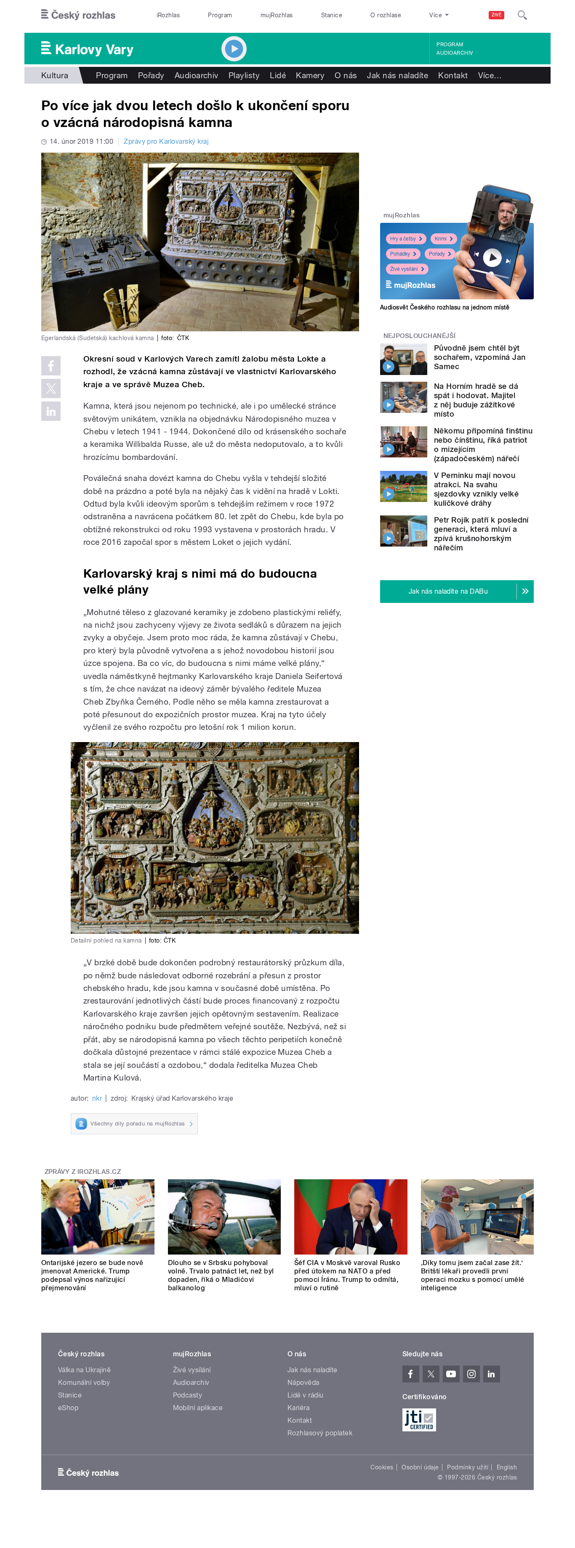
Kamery (310, 75)
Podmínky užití (467, 1467)
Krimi (441, 239)
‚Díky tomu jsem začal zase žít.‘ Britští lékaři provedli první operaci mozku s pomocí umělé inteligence (472, 1275)
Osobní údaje (420, 1467)
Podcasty (187, 1395)
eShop (68, 1408)
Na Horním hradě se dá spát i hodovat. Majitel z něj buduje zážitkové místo (476, 400)
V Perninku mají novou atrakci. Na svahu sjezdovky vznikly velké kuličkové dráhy (476, 489)
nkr (97, 1098)
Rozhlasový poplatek (320, 1433)
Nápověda (303, 1383)
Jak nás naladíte (397, 75)
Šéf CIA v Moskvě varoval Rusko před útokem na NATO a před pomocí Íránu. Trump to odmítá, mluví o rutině (347, 1275)
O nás (346, 75)
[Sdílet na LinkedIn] (51, 411)
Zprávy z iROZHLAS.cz (83, 1172)
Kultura (54, 75)
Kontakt (453, 75)
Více (490, 75)
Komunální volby (84, 1383)
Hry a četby (403, 239)
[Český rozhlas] (78, 15)
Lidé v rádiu (306, 1395)
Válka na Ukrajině (84, 1370)
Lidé (278, 75)
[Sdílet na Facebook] (51, 365)
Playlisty (244, 75)
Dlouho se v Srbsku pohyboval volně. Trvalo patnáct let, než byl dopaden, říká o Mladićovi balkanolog (221, 1275)
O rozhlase (385, 15)
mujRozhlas (277, 15)
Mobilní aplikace (198, 1408)
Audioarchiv (455, 53)
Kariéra (298, 1408)
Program (220, 15)
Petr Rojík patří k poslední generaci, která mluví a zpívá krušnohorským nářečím (481, 533)
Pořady (151, 75)
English (507, 1467)
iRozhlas (168, 15)
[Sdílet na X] (51, 388)
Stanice (331, 15)
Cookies (381, 1467)
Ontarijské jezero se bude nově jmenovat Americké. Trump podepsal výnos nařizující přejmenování (92, 1275)
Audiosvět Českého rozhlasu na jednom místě (444, 307)
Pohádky (400, 254)
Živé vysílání (404, 269)
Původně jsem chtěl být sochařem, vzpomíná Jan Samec (480, 357)
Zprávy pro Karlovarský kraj (166, 141)
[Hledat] (522, 15)
